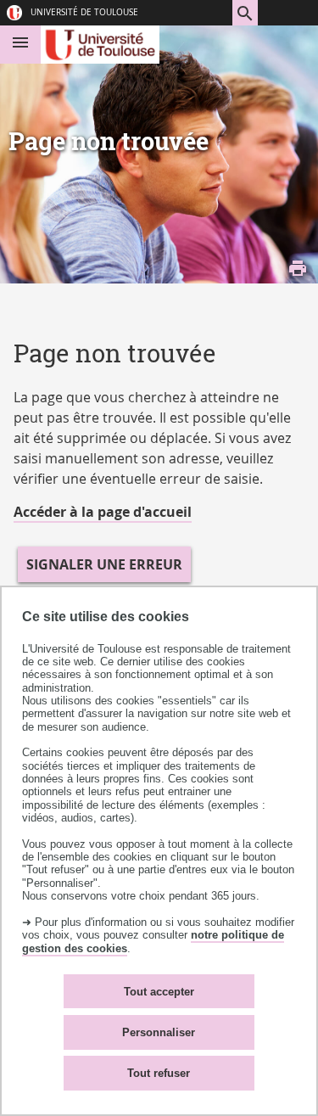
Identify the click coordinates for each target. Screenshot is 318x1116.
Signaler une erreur (104, 564)
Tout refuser (158, 1073)
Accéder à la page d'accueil (103, 511)
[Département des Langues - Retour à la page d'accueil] (100, 44)
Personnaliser (158, 1032)
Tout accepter (159, 991)
